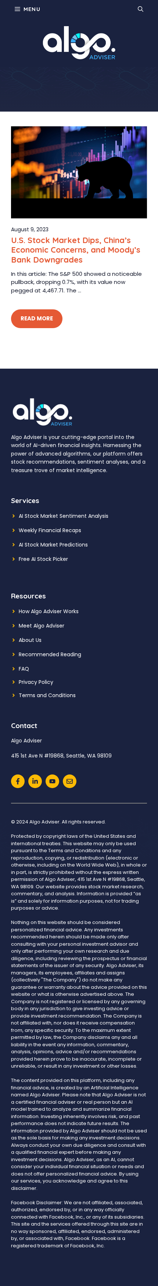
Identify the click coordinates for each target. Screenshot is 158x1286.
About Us (30, 640)
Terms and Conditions (47, 695)
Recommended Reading (50, 654)
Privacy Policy (36, 682)
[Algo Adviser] (79, 42)
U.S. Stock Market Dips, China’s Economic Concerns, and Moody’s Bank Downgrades (75, 250)
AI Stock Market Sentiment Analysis (63, 516)
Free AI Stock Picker (43, 559)
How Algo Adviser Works (49, 611)
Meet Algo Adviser (41, 625)
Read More (37, 318)
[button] (140, 9)
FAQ (24, 668)
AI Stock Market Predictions (53, 544)
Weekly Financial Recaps (50, 530)
